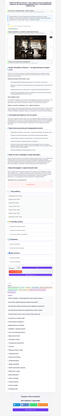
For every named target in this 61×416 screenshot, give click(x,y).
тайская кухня (32, 289)
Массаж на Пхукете (23, 289)
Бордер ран (28, 287)
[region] (30, 47)
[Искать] (52, 283)
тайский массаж (11, 292)
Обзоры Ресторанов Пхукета (46, 287)
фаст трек (22, 287)
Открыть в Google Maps (15, 271)
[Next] (50, 47)
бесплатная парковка (41, 289)
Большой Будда (35, 287)
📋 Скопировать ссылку (30, 274)
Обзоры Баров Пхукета (13, 289)
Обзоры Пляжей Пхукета (13, 287)
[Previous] (10, 47)
